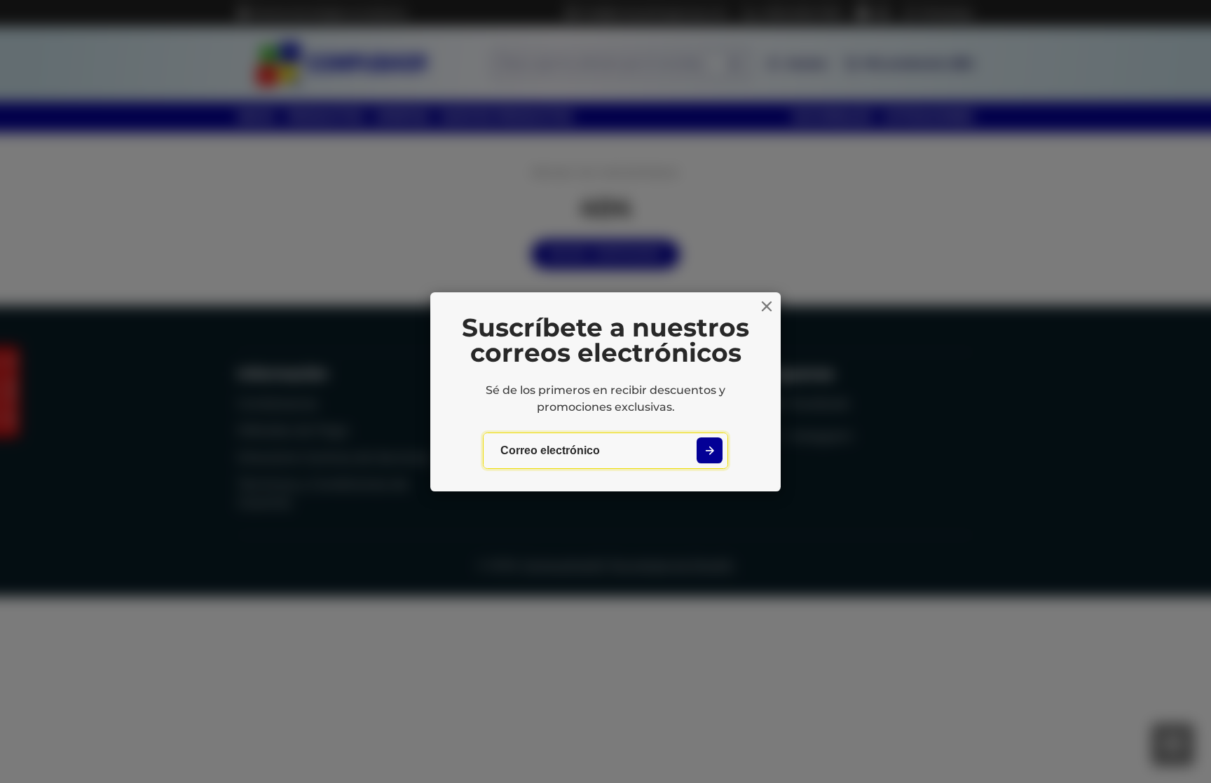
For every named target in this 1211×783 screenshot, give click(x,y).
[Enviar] (710, 450)
